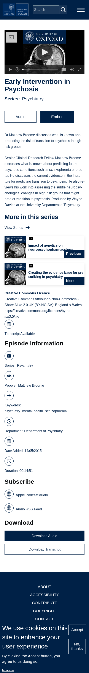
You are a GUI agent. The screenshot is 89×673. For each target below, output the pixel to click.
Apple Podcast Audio (32, 495)
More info (8, 670)
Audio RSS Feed (29, 509)
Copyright (44, 611)
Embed (57, 117)
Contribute (44, 603)
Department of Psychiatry (43, 431)
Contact (44, 619)
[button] (45, 52)
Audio (20, 117)
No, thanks (77, 646)
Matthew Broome (31, 385)
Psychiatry (33, 98)
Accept (77, 630)
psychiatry (12, 411)
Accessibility (44, 595)
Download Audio (44, 536)
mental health (32, 411)
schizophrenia (56, 411)
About (44, 587)
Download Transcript (44, 549)
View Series (14, 227)
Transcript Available (20, 334)
